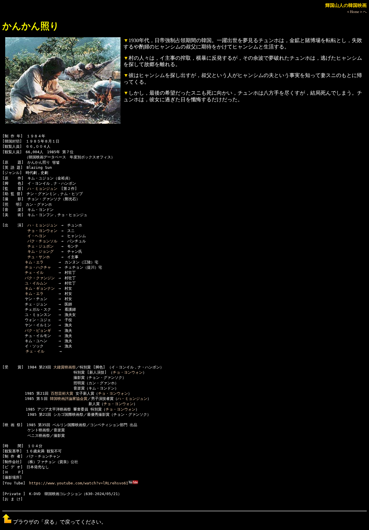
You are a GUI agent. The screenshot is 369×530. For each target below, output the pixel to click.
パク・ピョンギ (38, 330)
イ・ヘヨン (36, 236)
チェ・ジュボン (40, 246)
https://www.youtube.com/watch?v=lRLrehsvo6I (78, 483)
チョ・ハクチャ (38, 267)
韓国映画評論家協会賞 (68, 398)
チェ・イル (34, 272)
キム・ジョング (40, 251)
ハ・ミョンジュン (42, 188)
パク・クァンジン (40, 278)
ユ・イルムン (36, 283)
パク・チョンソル (42, 241)
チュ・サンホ (38, 257)
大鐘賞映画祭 (64, 367)
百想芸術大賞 (62, 393)
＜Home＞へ (356, 12)
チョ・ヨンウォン (42, 231)
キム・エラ (34, 262)
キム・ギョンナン (40, 288)
